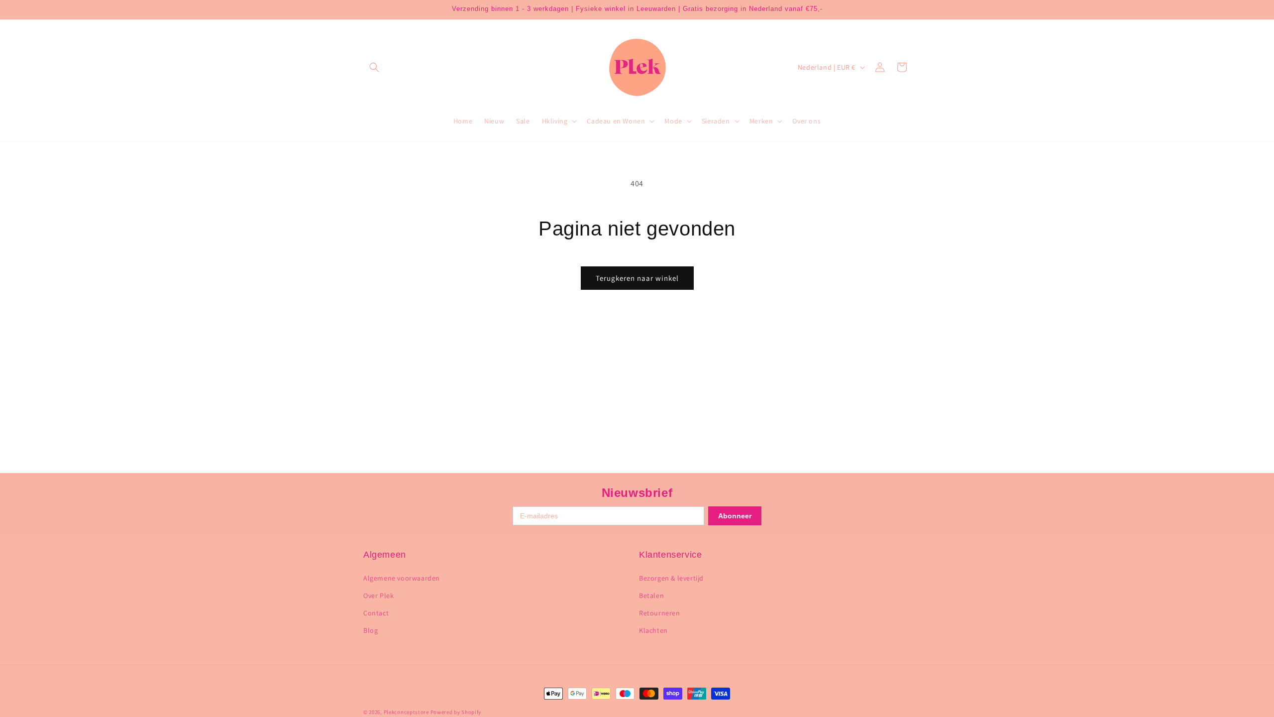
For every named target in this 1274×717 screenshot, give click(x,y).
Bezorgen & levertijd (671, 578)
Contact (376, 612)
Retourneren (659, 612)
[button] (374, 67)
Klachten (653, 630)
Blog (370, 630)
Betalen (651, 595)
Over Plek (378, 595)
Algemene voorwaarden (401, 578)
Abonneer (734, 516)
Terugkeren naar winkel (637, 278)
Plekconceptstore (406, 712)
